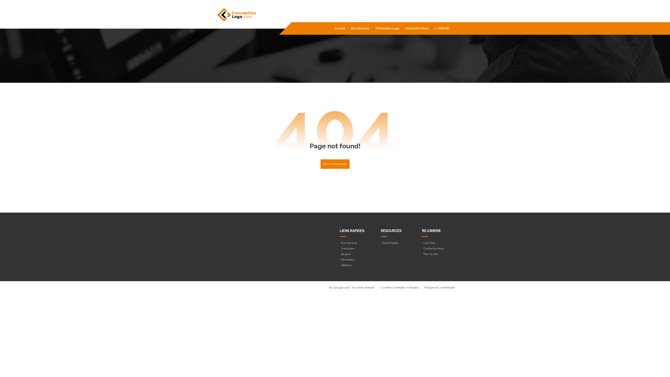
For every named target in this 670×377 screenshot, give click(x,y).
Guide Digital (390, 243)
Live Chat (429, 243)
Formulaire (347, 248)
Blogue (345, 254)
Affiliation (346, 265)
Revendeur (348, 259)
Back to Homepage (335, 163)
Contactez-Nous (433, 248)
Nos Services (349, 243)
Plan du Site (430, 254)
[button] (230, 248)
